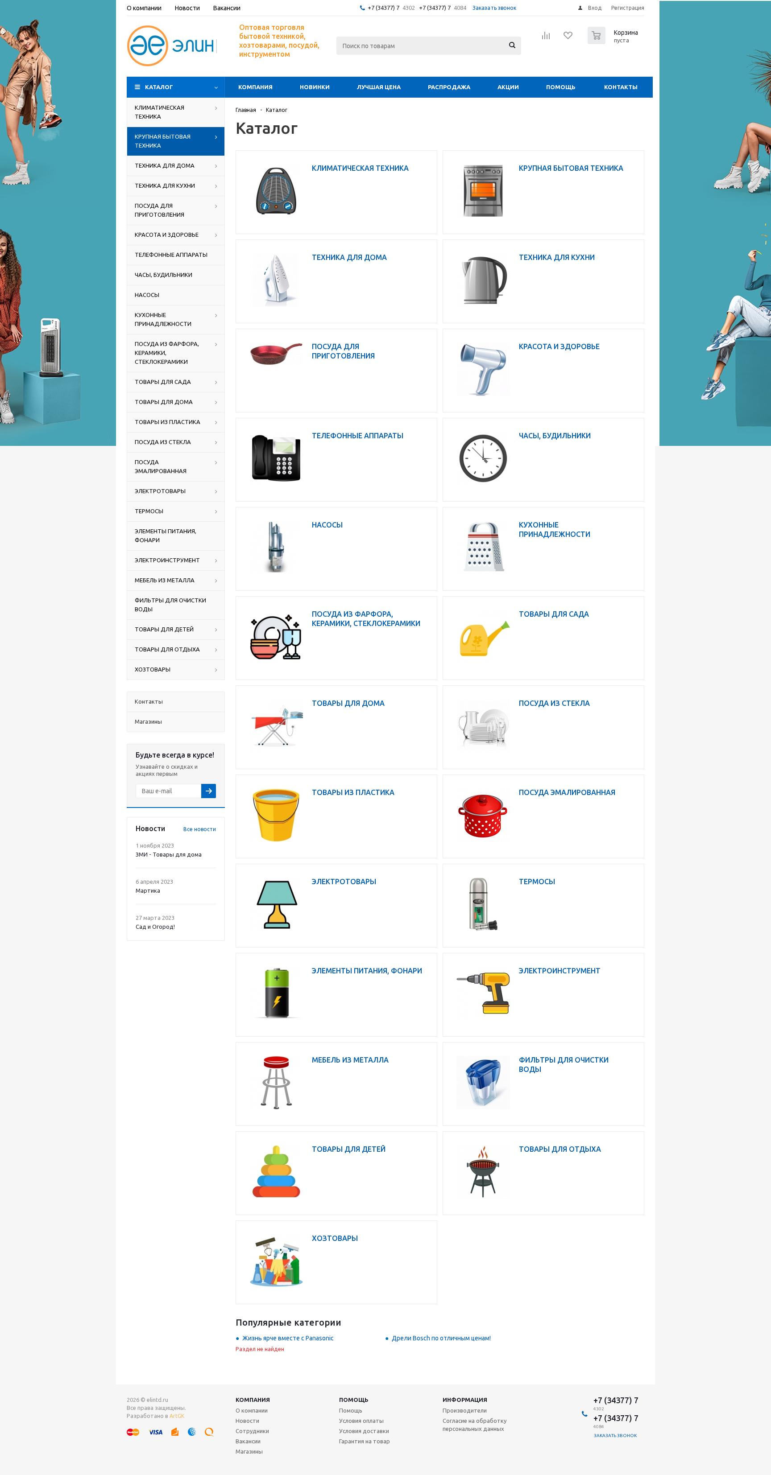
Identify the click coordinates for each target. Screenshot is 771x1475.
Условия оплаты (361, 1420)
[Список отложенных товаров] (568, 38)
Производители (465, 1410)
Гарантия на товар (364, 1441)
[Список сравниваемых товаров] (546, 38)
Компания (255, 87)
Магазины (249, 1451)
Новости (247, 1420)
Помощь (561, 87)
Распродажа (449, 87)
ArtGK (177, 1416)
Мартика (148, 890)
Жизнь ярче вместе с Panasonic (288, 1338)
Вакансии (248, 1441)
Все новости (199, 829)
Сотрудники (252, 1431)
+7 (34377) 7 (383, 7)
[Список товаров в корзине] (614, 41)
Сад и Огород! (155, 926)
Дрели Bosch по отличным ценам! (441, 1338)
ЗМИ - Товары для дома (169, 854)
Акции (508, 87)
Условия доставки (364, 1431)
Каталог (159, 87)
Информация (465, 1400)
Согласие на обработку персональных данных (474, 1424)
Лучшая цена (379, 87)
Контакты (621, 87)
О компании (252, 1410)
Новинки (315, 87)
